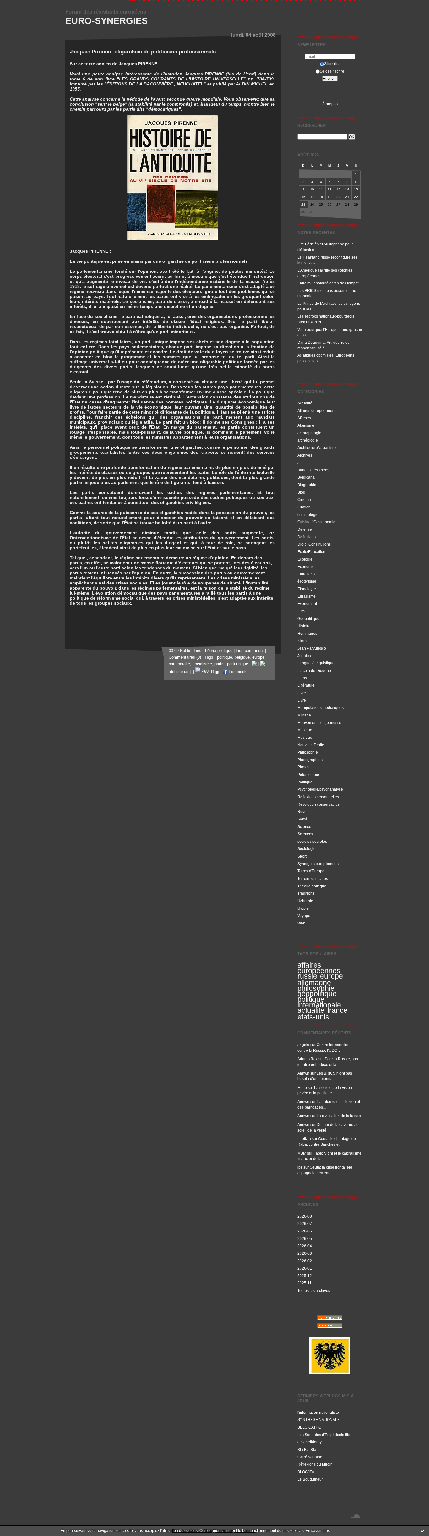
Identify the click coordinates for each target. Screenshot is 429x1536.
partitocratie (179, 664)
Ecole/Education (311, 552)
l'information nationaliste (318, 1412)
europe (331, 976)
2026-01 (304, 1268)
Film (301, 611)
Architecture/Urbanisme (317, 448)
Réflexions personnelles (318, 797)
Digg (214, 672)
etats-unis (313, 1017)
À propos (330, 104)
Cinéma (304, 499)
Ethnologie (306, 589)
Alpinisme (305, 425)
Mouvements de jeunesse (319, 723)
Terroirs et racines (312, 878)
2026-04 (304, 1246)
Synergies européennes (318, 864)
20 (338, 197)
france (337, 1010)
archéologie (307, 440)
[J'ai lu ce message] (422, 1530)
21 (347, 197)
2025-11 (304, 1283)
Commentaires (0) (185, 657)
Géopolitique (308, 619)
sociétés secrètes (312, 841)
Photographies (310, 760)
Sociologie (306, 849)
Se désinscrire (332, 71)
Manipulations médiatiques (320, 707)
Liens (302, 678)
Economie (306, 566)
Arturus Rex (307, 1059)
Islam (302, 641)
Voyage (303, 915)
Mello (302, 1087)
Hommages (307, 633)
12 (330, 189)
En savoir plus (318, 1530)
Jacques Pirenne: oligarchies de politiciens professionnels (143, 52)
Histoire (304, 626)
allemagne (314, 983)
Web (301, 923)
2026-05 (304, 1239)
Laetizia (304, 1139)
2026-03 (304, 1253)
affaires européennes (318, 968)
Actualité (304, 403)
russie (307, 976)
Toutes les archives (313, 1290)
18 (321, 197)
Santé (302, 819)
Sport (302, 856)
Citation (304, 507)
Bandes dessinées (313, 470)
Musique (304, 730)
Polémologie (308, 774)
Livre (301, 693)
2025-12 (304, 1276)
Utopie (303, 908)
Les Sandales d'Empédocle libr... (325, 1435)
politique (224, 657)
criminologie (307, 515)
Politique (304, 782)
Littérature (306, 685)
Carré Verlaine (309, 1457)
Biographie (306, 485)
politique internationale (319, 1002)
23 (303, 204)
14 (347, 189)
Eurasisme (306, 596)
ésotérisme (306, 581)
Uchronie (305, 901)
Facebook (237, 672)
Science (304, 827)
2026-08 (304, 1216)
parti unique (237, 664)
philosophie (315, 988)
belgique (242, 657)
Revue (303, 811)
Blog (301, 492)
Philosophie (307, 752)
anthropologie (309, 433)
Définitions (306, 537)
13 (338, 189)
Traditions (305, 893)
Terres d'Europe (310, 871)
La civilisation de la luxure (339, 1116)
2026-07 (304, 1223)
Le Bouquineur (310, 1479)
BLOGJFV (305, 1472)
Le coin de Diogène (314, 670)
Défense (304, 529)
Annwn (303, 1073)
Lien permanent (250, 651)
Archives (304, 455)
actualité (310, 1010)
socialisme (202, 664)
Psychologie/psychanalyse (320, 789)
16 (303, 197)
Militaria (304, 715)
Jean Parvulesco (311, 648)
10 (312, 189)
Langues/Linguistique (315, 663)
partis (220, 664)
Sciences (305, 834)
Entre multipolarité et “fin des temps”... (329, 283)
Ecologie (304, 559)
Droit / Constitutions (314, 544)
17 (312, 197)
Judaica (304, 656)
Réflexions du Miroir (314, 1464)
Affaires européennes (315, 411)
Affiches (304, 418)
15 (356, 189)
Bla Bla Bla (306, 1449)
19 (330, 197)
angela (303, 1045)
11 (321, 189)
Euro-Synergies (106, 21)
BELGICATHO (309, 1427)
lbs (299, 1167)
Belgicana (306, 477)
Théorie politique (311, 886)
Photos (303, 767)
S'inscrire (332, 64)
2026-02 (304, 1261)
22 (356, 197)
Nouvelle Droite (310, 745)
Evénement (307, 603)
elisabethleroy (309, 1442)
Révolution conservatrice (318, 804)
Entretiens (306, 574)
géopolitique (317, 994)
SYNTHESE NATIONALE (318, 1420)
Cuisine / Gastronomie (316, 522)
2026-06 (304, 1231)
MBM (301, 1153)
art (299, 462)
